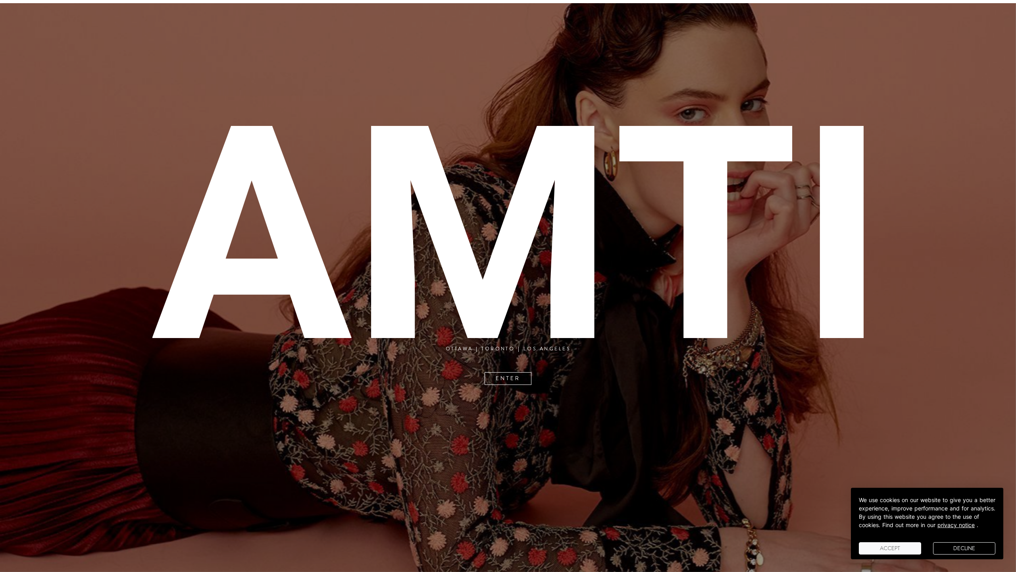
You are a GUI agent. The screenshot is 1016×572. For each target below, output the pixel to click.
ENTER (508, 379)
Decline (964, 548)
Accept (890, 548)
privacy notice (956, 525)
